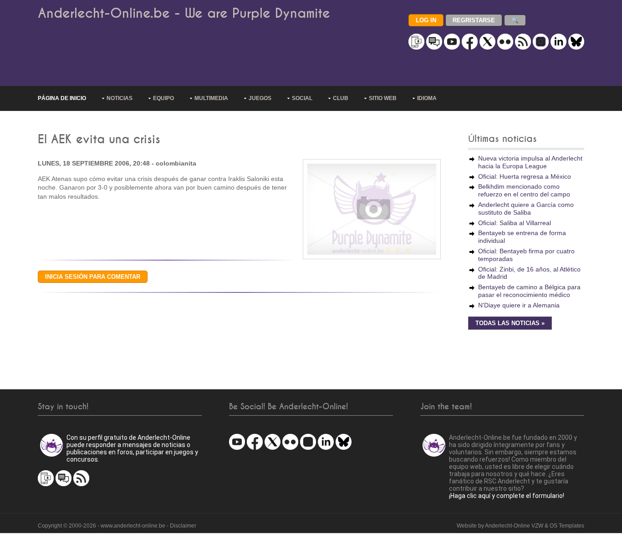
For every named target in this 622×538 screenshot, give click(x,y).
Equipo (163, 98)
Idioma (427, 98)
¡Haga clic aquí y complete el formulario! (506, 495)
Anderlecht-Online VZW (514, 526)
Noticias (120, 98)
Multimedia (211, 98)
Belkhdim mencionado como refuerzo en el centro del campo (524, 190)
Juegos (260, 98)
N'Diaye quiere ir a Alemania (519, 305)
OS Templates (567, 526)
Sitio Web (383, 98)
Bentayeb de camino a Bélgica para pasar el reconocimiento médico (529, 290)
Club (340, 98)
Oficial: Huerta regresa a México (524, 176)
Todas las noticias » (510, 323)
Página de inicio (62, 98)
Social (302, 98)
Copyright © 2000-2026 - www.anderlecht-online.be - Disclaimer (117, 526)
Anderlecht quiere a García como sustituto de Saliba (526, 208)
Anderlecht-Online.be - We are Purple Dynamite (184, 13)
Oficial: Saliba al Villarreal (514, 222)
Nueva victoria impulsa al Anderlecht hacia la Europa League (530, 162)
